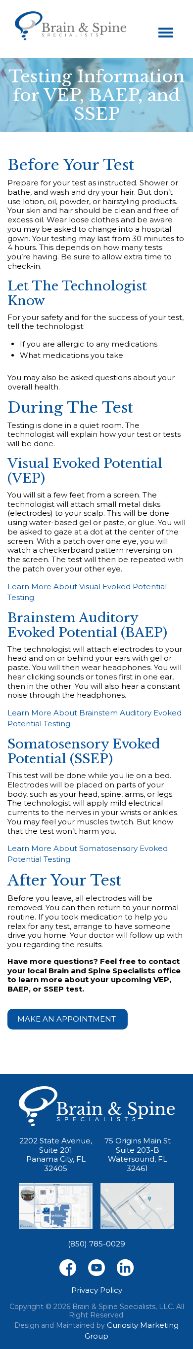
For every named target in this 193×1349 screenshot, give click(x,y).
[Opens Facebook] (67, 1267)
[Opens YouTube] (96, 1267)
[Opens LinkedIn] (125, 1267)
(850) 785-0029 (96, 1243)
